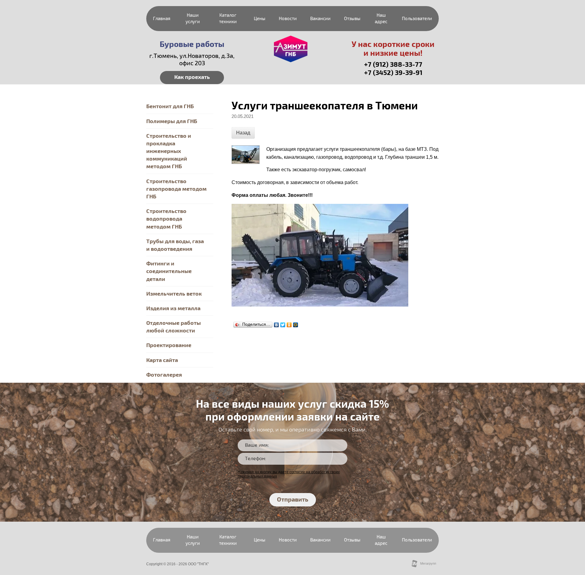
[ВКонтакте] (276, 325)
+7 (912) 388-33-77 (393, 65)
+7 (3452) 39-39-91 (393, 73)
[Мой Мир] (295, 325)
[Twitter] (283, 325)
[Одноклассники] (289, 325)
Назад (243, 132)
